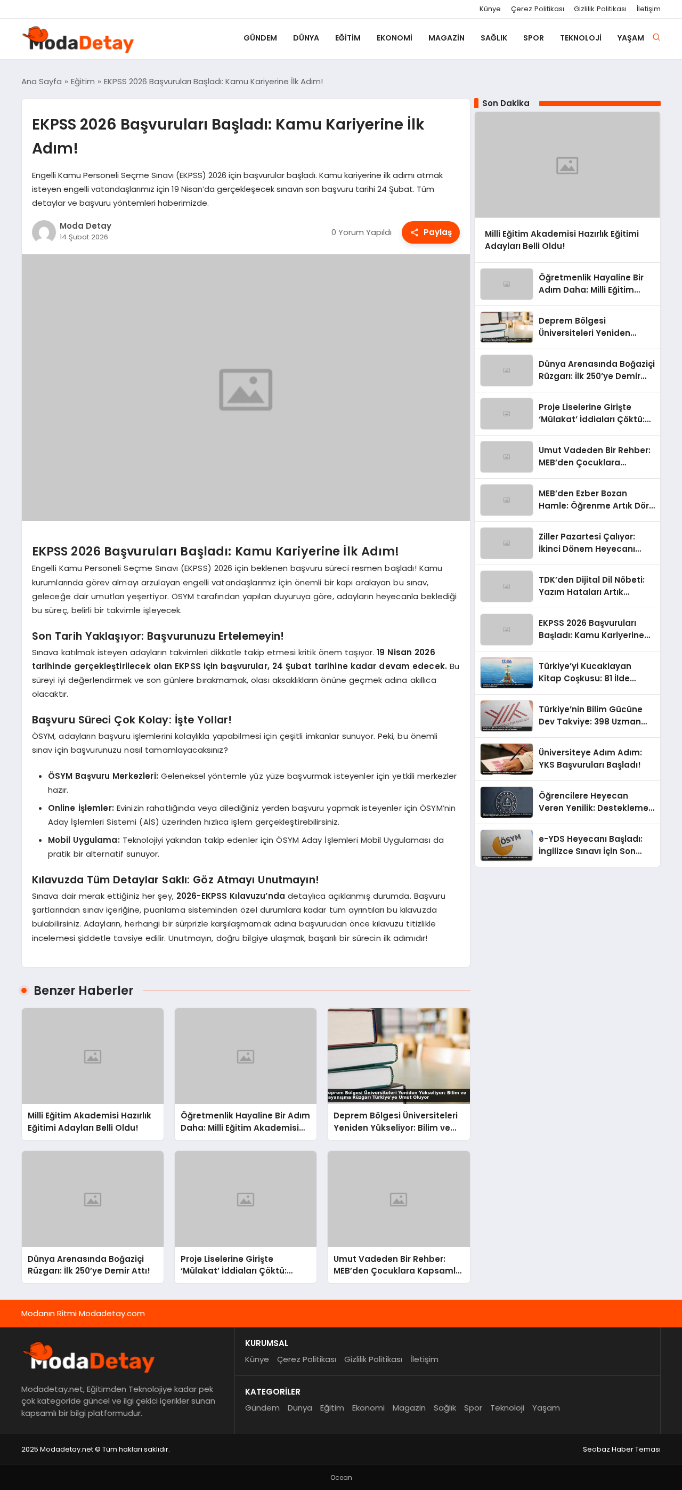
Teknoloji (581, 38)
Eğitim (348, 38)
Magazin (446, 38)
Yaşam (631, 38)
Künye (490, 9)
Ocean (341, 1477)
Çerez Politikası (537, 9)
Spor (533, 38)
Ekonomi (394, 38)
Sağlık (494, 38)
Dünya (306, 38)
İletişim (649, 9)
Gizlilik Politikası (600, 9)
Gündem (260, 38)
